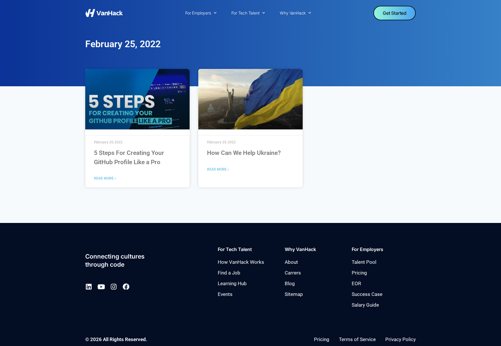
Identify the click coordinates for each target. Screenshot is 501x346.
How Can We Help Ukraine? (244, 152)
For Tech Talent (245, 12)
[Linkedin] (88, 286)
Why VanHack (293, 12)
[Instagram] (113, 286)
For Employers (198, 12)
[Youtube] (101, 286)
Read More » (105, 178)
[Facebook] (126, 286)
